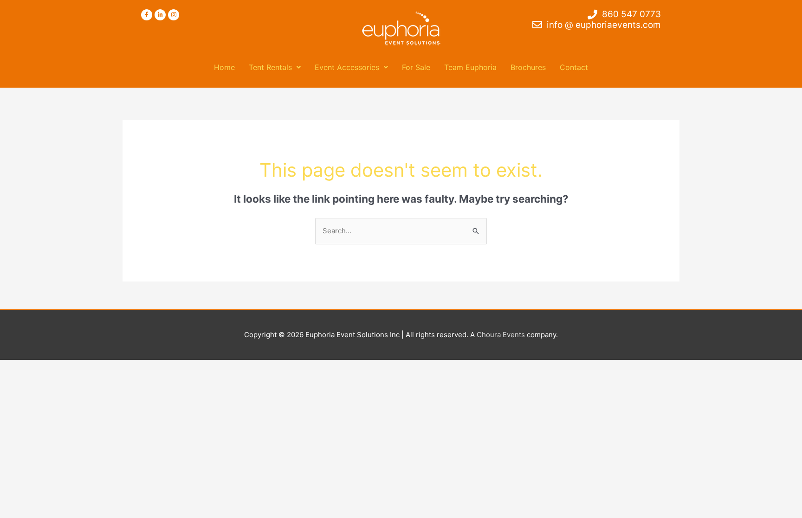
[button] (275, 67)
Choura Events (501, 334)
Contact (574, 67)
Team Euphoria (470, 67)
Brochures (528, 67)
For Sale (416, 67)
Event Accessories (347, 67)
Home (224, 67)
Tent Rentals (270, 67)
